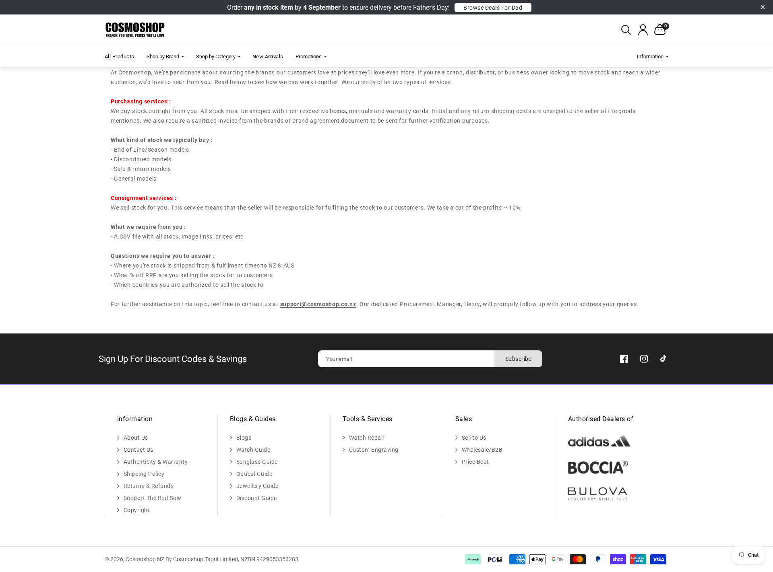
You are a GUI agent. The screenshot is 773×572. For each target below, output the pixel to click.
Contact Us (138, 449)
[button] (626, 30)
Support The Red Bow (153, 498)
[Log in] (643, 30)
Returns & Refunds (149, 486)
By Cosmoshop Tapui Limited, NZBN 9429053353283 (231, 559)
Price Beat (475, 462)
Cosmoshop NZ (145, 559)
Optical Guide (254, 474)
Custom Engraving (374, 449)
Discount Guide (256, 498)
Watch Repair (367, 437)
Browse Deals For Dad (492, 7)
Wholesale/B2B (482, 449)
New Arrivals (267, 56)
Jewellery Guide (257, 486)
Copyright (137, 510)
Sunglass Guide (257, 462)
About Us (136, 437)
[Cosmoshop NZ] (135, 30)
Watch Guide (253, 449)
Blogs (244, 437)
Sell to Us (474, 437)
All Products (119, 56)
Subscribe (518, 359)
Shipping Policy (144, 474)
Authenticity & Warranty (156, 462)
